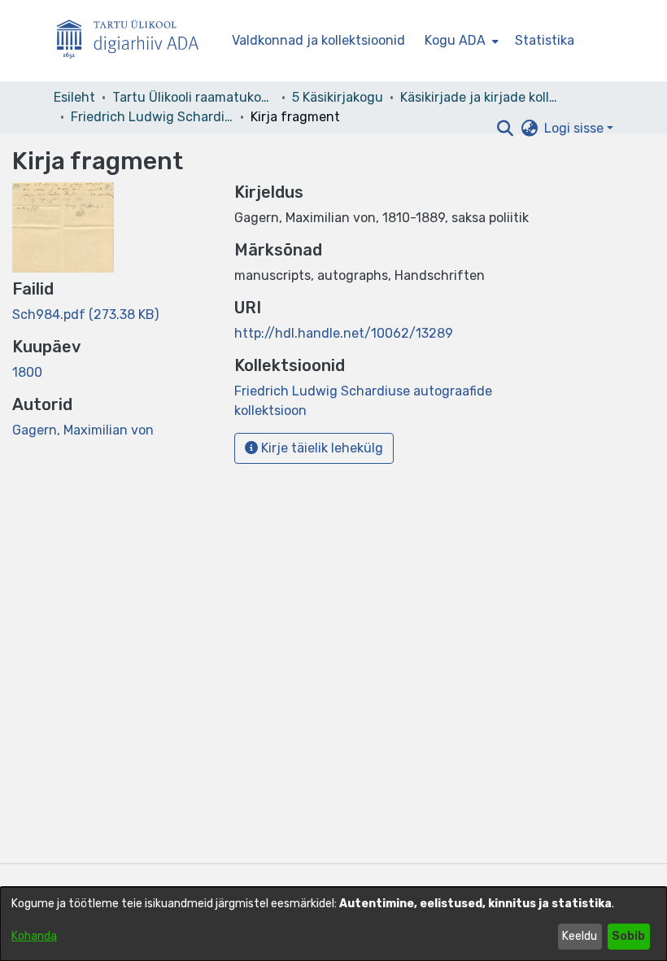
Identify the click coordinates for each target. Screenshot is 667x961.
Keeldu (579, 936)
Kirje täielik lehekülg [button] (320, 448)
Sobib (628, 936)
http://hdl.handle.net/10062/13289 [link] (343, 333)
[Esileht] (134, 41)
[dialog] (333, 924)
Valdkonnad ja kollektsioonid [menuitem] (318, 40)
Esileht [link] (74, 97)
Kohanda (34, 936)
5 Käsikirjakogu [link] (337, 97)
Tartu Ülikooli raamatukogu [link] (193, 97)
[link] (85, 314)
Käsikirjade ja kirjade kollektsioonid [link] (481, 97)
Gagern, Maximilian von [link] (83, 430)
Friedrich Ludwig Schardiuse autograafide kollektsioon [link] (152, 116)
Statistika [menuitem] (544, 40)
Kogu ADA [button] (455, 40)
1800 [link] (27, 372)
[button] (505, 128)
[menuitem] (460, 40)
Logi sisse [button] (575, 128)
